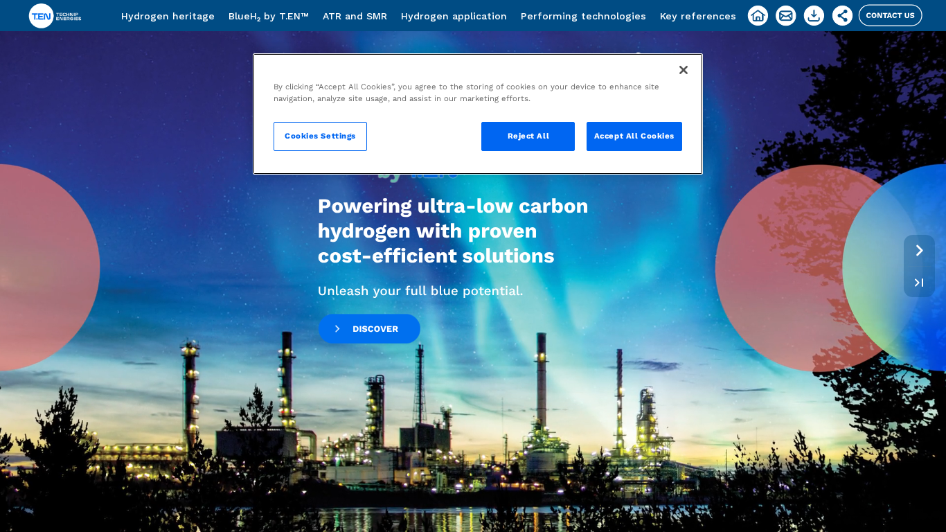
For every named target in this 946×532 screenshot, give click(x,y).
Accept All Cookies (634, 136)
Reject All (529, 136)
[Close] (683, 70)
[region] (478, 114)
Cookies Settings (320, 136)
